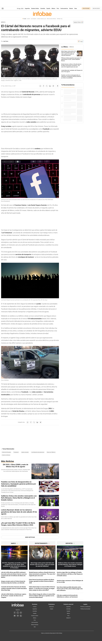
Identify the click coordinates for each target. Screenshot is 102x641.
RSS (35, 626)
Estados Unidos (35, 8)
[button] (2, 8)
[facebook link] (15, 612)
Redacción (51, 606)
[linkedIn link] (21, 616)
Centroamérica (64, 8)
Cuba (75, 8)
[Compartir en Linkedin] (50, 86)
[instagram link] (21, 612)
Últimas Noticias (34, 624)
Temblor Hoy (59, 18)
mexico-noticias (6, 455)
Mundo (71, 8)
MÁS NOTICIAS (30, 537)
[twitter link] (18, 612)
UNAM (28, 18)
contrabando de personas (37, 452)
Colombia (42, 8)
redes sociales (24, 452)
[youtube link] (15, 616)
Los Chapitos (33, 18)
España (48, 8)
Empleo (51, 608)
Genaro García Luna (41, 18)
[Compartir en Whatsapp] (40, 86)
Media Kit (68, 617)
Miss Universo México (51, 18)
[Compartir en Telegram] (53, 86)
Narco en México (51, 452)
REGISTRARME (86, 8)
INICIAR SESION (96, 8)
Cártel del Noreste (6, 452)
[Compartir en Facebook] (43, 86)
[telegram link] (18, 616)
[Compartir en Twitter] (46, 86)
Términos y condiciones (85, 606)
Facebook (16, 452)
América (34, 606)
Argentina (27, 8)
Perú (58, 8)
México (53, 8)
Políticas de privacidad (85, 608)
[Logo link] (42, 13)
